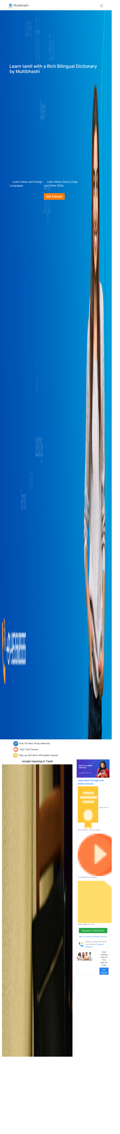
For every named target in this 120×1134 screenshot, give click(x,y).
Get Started (104, 971)
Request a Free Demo (93, 930)
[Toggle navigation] (101, 5)
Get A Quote (54, 196)
